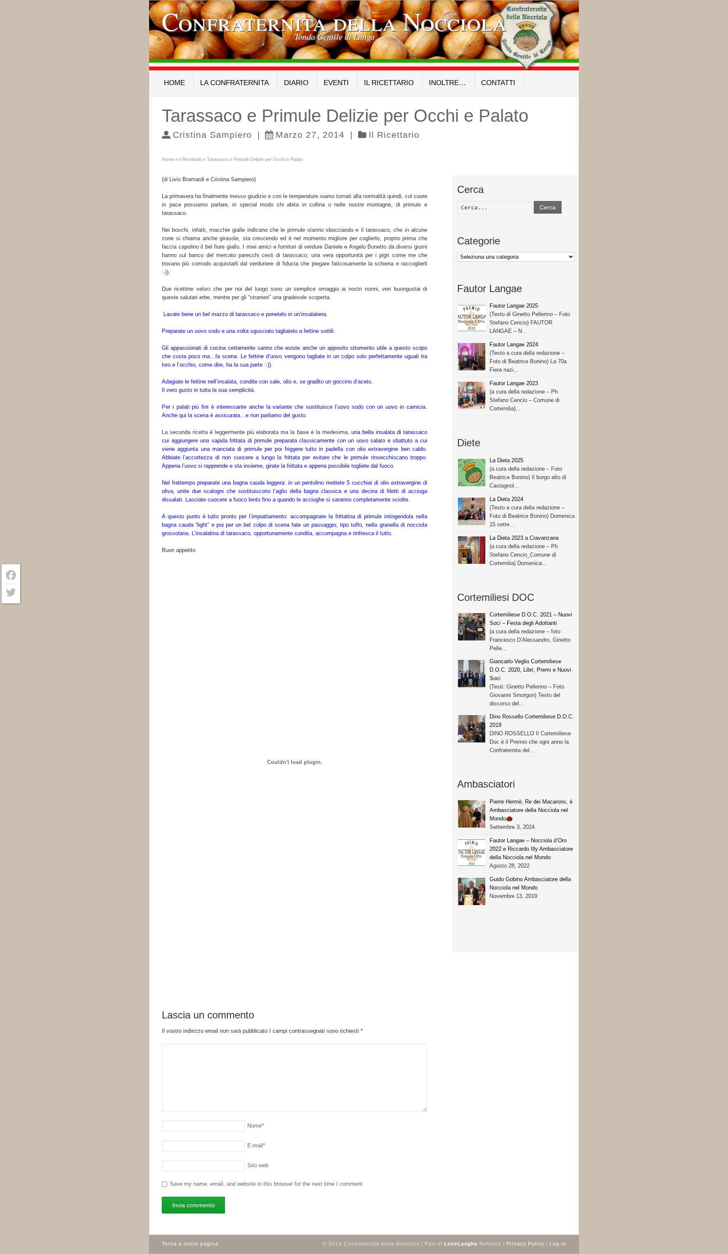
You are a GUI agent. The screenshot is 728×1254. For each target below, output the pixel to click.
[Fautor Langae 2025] (471, 317)
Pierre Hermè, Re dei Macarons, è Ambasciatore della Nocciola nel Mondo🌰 (531, 810)
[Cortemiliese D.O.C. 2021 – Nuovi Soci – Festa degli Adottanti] (471, 626)
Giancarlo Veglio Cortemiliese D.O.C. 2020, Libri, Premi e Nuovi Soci (530, 669)
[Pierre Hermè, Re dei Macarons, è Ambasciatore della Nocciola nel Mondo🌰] (471, 813)
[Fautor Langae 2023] (471, 395)
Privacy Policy (525, 1244)
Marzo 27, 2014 (310, 134)
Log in (557, 1244)
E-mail (256, 1145)
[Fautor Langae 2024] (471, 356)
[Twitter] (11, 592)
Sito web (257, 1165)
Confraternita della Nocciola (334, 21)
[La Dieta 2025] (471, 472)
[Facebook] (11, 575)
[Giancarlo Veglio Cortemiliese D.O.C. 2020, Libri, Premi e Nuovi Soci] (471, 673)
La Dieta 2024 (506, 499)
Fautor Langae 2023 (514, 383)
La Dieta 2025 (506, 460)
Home (174, 83)
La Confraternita (234, 83)
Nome (255, 1126)
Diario (296, 83)
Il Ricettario (389, 83)
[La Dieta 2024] (471, 511)
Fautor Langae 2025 (514, 306)
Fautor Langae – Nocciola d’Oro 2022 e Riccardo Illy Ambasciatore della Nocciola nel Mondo (531, 848)
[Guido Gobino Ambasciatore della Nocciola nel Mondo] (471, 891)
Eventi (336, 83)
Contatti (498, 83)
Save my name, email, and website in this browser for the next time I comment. (267, 1184)
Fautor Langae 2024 (514, 344)
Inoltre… (447, 83)
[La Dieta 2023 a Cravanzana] (471, 550)
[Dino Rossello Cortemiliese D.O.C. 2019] (471, 728)
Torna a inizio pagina (190, 1244)
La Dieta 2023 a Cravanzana (524, 538)
